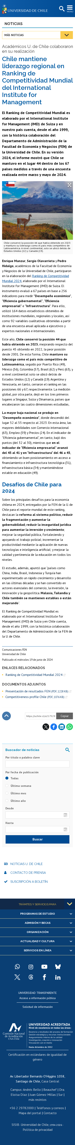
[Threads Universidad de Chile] (31, 977)
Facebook (53, 726)
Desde (9, 808)
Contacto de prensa (28, 873)
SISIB (15, 1124)
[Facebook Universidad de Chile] (44, 977)
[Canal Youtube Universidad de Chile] (44, 967)
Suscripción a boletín (29, 882)
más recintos (37, 1099)
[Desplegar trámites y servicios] (69, 904)
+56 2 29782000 (22, 1108)
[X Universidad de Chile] (17, 977)
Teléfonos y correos (50, 1108)
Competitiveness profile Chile (34, 697)
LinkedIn (61, 726)
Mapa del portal (30, 1113)
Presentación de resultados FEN (36, 691)
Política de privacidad (37, 1129)
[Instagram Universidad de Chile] (31, 967)
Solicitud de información (37, 1007)
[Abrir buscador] (61, 9)
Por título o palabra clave (22, 757)
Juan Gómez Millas (43, 1094)
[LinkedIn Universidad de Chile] (58, 977)
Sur (60, 1094)
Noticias (13, 23)
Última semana (20, 786)
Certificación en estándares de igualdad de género (37, 1056)
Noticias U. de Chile (26, 864)
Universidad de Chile (35, 1124)
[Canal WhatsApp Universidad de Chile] (17, 967)
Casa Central (50, 1081)
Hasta (9, 823)
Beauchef (50, 1089)
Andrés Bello (32, 1089)
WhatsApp (69, 726)
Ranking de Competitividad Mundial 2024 (33, 675)
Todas (14, 778)
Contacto (50, 1113)
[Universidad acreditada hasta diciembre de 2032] (38, 1034)
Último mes (18, 793)
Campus (15, 1089)
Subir (6, 716)
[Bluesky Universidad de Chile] (58, 967)
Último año (18, 801)
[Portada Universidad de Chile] (26, 8)
